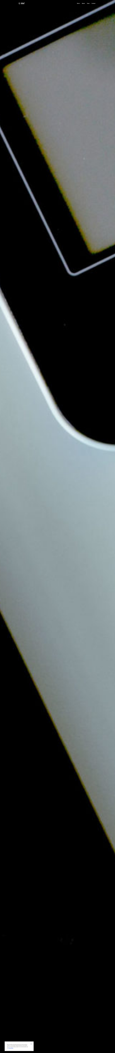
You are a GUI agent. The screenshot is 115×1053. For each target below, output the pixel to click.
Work (78, 3)
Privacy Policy (10, 1048)
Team (88, 3)
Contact (93, 3)
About (83, 3)
